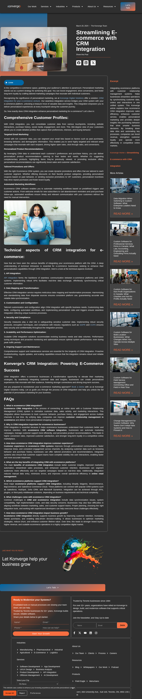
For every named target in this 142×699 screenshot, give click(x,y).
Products (76, 6)
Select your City (23, 680)
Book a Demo (78, 387)
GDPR (82, 325)
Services (44, 6)
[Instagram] (96, 633)
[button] (78, 62)
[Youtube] (85, 633)
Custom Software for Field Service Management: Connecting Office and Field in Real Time (123, 382)
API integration (11, 278)
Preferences (35, 693)
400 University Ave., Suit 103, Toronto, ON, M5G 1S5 (105, 692)
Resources (77, 660)
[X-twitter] (79, 633)
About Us (92, 6)
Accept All (10, 693)
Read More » (123, 213)
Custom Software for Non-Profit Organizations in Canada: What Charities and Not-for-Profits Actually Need (124, 294)
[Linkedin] (90, 633)
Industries (60, 6)
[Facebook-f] (74, 633)
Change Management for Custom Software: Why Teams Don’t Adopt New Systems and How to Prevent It (125, 425)
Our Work (32, 6)
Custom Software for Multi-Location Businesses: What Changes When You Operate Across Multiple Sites (124, 338)
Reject (22, 693)
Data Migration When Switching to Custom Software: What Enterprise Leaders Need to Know (125, 203)
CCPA (93, 325)
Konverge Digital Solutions (72, 98)
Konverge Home (117, 153)
